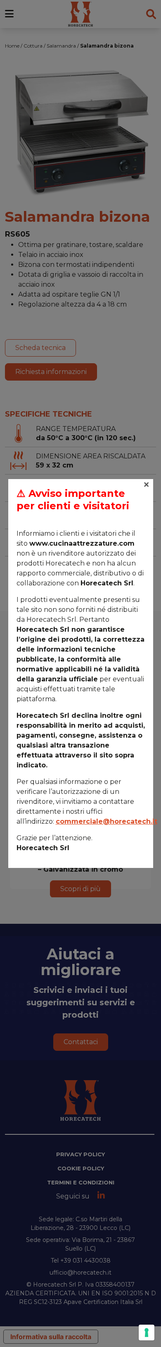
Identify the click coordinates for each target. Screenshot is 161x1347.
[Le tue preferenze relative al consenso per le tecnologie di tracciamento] (146, 1332)
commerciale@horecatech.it (106, 821)
